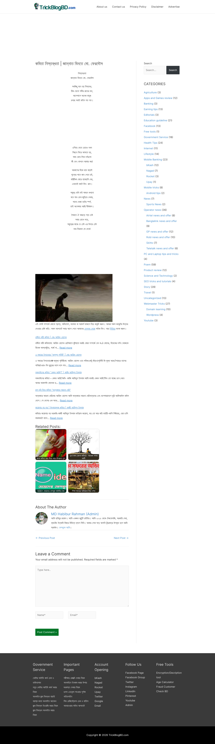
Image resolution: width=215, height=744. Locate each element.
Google (99, 701)
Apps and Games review (158, 98)
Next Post (121, 537)
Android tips (153, 193)
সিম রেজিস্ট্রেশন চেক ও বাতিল (76, 701)
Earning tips (151, 109)
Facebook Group (135, 677)
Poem (147, 264)
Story (147, 286)
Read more (65, 347)
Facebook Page (134, 672)
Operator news (152, 209)
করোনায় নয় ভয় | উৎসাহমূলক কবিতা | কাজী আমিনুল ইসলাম (59, 407)
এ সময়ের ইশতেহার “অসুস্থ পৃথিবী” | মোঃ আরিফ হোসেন (58, 354)
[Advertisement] (107, 32)
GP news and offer (157, 231)
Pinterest (130, 695)
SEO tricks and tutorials (157, 281)
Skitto (149, 242)
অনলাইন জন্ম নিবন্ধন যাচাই (44, 696)
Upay (149, 181)
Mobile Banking (153, 159)
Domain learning (155, 309)
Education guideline (155, 120)
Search (148, 63)
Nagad (150, 170)
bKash (150, 165)
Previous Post (45, 537)
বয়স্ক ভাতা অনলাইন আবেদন (44, 701)
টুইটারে (112, 328)
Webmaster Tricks (154, 303)
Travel (147, 292)
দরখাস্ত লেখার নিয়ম (72, 687)
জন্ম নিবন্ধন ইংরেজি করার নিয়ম (45, 705)
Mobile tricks (151, 187)
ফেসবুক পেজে (89, 328)
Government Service (156, 137)
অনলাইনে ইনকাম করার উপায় (75, 682)
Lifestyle (149, 153)
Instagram (131, 686)
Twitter (99, 696)
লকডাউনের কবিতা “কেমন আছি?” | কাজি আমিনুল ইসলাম (58, 372)
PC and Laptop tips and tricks (161, 254)
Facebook (149, 126)
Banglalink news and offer (161, 221)
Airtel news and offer (158, 215)
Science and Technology (158, 275)
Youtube (149, 320)
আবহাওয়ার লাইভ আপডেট (74, 705)
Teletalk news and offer (160, 248)
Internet (148, 148)
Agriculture (150, 92)
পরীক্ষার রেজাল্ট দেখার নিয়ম (74, 678)
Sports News (153, 204)
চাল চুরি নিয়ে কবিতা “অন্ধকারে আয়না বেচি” (53, 389)
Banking (148, 103)
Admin (129, 705)
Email (98, 705)
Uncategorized (152, 298)
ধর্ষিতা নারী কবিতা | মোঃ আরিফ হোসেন (51, 337)
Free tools (150, 131)
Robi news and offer (158, 237)
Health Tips (150, 142)
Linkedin (130, 691)
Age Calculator (165, 682)
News (147, 198)
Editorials (149, 114)
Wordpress (152, 314)
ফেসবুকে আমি (64, 527)
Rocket (150, 176)
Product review (153, 270)
